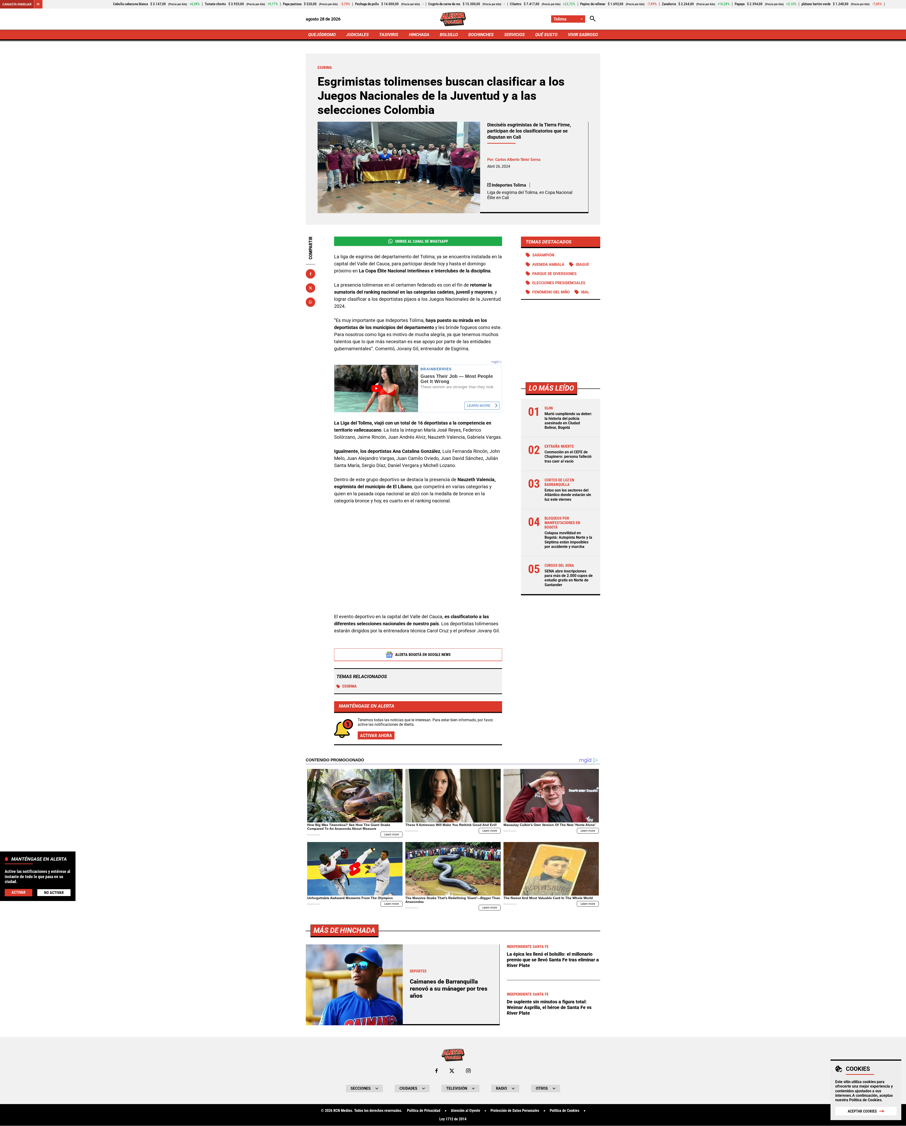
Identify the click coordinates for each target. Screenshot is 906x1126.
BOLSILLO (449, 34)
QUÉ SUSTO (546, 34)
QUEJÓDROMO (322, 34)
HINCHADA (419, 34)
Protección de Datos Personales (515, 1111)
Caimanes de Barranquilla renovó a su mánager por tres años (448, 988)
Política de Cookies (865, 1100)
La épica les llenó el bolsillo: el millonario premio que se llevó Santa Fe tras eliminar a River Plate (553, 959)
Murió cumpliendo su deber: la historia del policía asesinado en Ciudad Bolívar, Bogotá (568, 421)
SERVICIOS (514, 34)
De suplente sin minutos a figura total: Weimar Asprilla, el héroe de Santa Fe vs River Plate (549, 1007)
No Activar (54, 892)
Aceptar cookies (862, 1111)
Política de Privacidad (423, 1111)
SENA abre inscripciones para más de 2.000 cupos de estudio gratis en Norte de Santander (569, 578)
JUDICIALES (357, 34)
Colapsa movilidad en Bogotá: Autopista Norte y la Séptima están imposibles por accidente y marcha (568, 540)
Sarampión (543, 255)
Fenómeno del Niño (551, 292)
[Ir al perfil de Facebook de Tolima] (436, 1070)
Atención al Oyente (465, 1111)
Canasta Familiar (17, 4)
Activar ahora (376, 735)
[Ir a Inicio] (453, 19)
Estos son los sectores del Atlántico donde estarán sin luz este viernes (568, 494)
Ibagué (582, 264)
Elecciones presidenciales (558, 283)
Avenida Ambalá (548, 264)
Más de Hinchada (344, 930)
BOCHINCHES (481, 34)
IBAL (585, 292)
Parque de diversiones (554, 273)
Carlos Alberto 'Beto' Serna (518, 159)
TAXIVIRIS (388, 34)
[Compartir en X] (310, 288)
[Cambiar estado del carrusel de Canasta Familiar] (38, 4)
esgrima (349, 686)
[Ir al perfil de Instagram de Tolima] (468, 1070)
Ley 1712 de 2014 (452, 1119)
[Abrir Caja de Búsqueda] (593, 19)
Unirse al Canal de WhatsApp (421, 241)
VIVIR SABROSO (583, 34)
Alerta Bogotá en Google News (423, 654)
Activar (18, 892)
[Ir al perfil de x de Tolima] (451, 1070)
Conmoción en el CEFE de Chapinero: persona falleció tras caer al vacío (568, 456)
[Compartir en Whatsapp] (310, 302)
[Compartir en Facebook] (310, 274)
